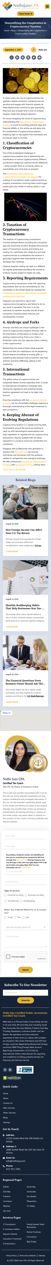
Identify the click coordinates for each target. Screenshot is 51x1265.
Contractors (32, 1237)
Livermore (7, 1201)
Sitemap (6, 1122)
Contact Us (7, 1103)
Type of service (12, 890)
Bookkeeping (29, 901)
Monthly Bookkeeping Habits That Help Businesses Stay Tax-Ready (24, 608)
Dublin (6, 1186)
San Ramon (31, 1196)
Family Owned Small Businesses (35, 1225)
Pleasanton (31, 1201)
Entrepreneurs (9, 1243)
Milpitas (6, 1206)
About (5, 1098)
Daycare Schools (10, 1234)
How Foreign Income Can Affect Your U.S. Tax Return (24, 531)
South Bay (31, 1186)
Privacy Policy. (26, 867)
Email (10, 917)
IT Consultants (9, 1224)
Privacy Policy (11, 1255)
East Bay (6, 1191)
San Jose (6, 1211)
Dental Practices (34, 1232)
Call (27, 917)
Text (19, 917)
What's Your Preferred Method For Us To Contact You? (25, 911)
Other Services (9, 1112)
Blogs (13, 30)
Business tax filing (36, 895)
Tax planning (13, 901)
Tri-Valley (31, 1206)
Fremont (6, 1196)
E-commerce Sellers (11, 1229)
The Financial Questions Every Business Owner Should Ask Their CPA (25, 683)
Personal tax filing (15, 895)
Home (6, 30)
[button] (47, 6)
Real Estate (31, 1241)
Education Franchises (12, 1238)
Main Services (9, 1108)
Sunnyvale (31, 1191)
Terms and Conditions (27, 1255)
